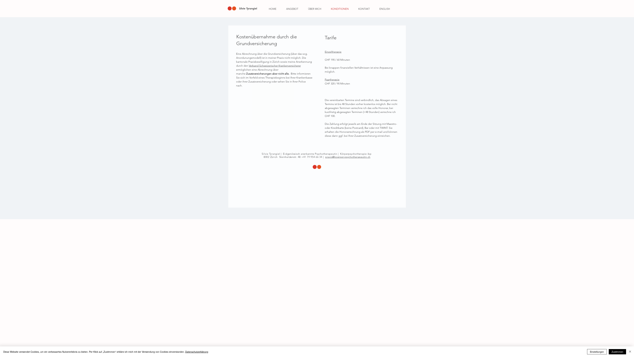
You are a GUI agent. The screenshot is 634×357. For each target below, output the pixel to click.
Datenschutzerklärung (196, 351)
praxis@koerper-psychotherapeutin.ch (347, 157)
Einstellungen (597, 351)
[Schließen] (630, 351)
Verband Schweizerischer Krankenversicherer (275, 65)
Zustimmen (617, 351)
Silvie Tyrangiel (248, 8)
